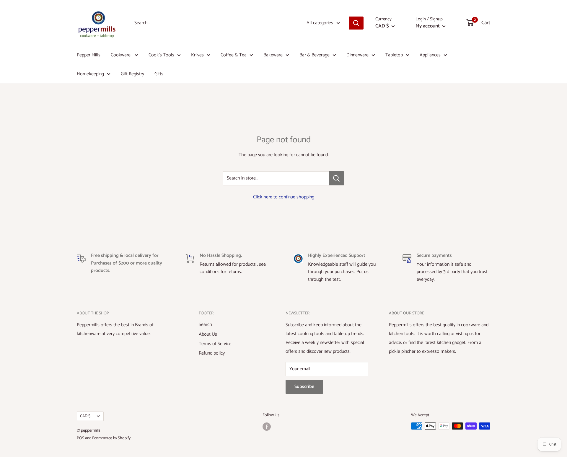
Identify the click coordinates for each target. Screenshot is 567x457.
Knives (197, 55)
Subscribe (304, 387)
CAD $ (85, 416)
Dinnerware (357, 55)
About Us (208, 334)
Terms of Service (215, 344)
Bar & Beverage (314, 55)
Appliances (430, 55)
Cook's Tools (161, 55)
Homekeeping (90, 74)
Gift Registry (132, 74)
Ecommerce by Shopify (111, 438)
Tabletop (394, 55)
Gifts (158, 74)
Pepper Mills (88, 55)
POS (80, 438)
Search (205, 325)
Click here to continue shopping (283, 197)
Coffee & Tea (234, 55)
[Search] (356, 23)
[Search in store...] (336, 178)
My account (428, 26)
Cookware (121, 55)
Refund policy (212, 353)
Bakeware (273, 55)
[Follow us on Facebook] (267, 426)
